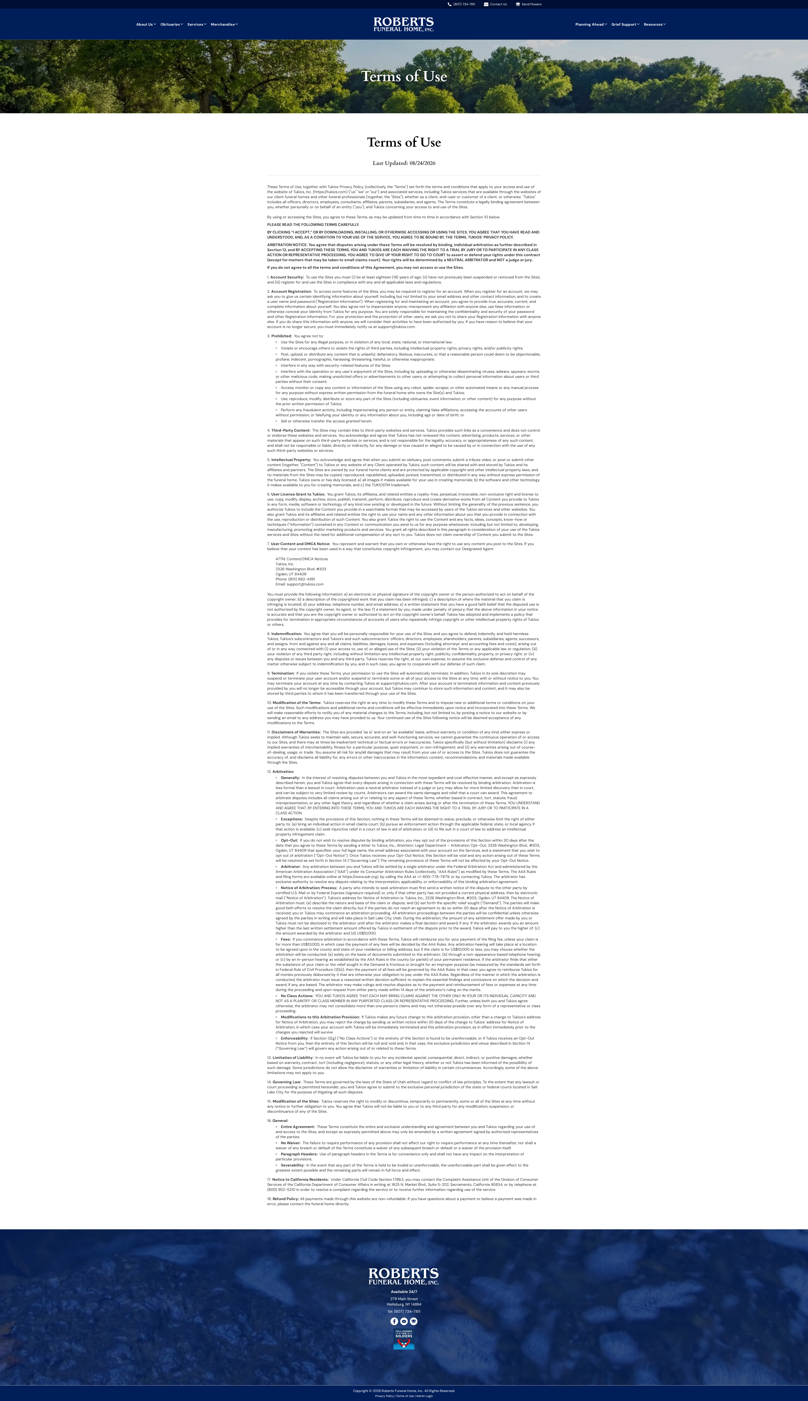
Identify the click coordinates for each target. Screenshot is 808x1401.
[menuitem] (146, 24)
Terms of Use (405, 1396)
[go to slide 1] (402, 1343)
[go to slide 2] (406, 1343)
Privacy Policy (384, 1396)
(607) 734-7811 (407, 1311)
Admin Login (424, 1396)
